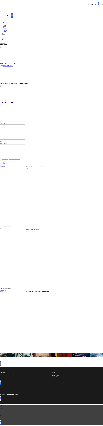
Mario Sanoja (1, 143)
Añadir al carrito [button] (2, 226)
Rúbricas (3, 21)
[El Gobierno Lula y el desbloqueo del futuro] (12, 61)
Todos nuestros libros (51, 354)
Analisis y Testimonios (5, 81)
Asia (3, 23)
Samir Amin (1, 85)
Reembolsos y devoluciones (55, 375)
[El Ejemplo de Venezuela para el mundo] (12, 139)
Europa (4, 27)
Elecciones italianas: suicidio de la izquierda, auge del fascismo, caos (14, 83)
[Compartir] (98, 6)
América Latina (5, 22)
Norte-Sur (4, 31)
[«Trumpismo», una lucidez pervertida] (12, 158)
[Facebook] (98, 2)
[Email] (98, 5)
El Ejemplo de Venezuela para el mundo (8, 141)
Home (1, 43)
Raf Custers (27, 231)
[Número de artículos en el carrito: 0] (2, 39)
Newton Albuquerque (3, 65)
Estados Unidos (5, 28)
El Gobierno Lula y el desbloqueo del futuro (9, 63)
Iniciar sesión (101, 4)
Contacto (1, 415)
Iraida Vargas (5, 143)
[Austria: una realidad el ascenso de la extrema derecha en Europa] (12, 119)
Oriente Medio (5, 30)
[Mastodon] (98, 4)
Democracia (4, 25)
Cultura (4, 24)
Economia (4, 26)
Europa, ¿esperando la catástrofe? (7, 102)
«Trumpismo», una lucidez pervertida (8, 160)
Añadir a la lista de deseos (8, 226)
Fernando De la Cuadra (9, 65)
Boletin (3, 36)
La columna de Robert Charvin (16, 159)
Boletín (51, 418)
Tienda (2, 33)
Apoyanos (4, 35)
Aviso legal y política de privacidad (56, 376)
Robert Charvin (2, 162)
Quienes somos (2, 412)
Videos (2, 32)
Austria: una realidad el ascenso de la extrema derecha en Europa (13, 121)
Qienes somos (3, 34)
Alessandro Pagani (2, 123)
